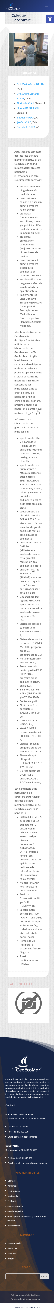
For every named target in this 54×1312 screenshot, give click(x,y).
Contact (11, 1180)
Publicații (12, 1201)
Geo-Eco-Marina (15, 1206)
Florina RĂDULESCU (28, 108)
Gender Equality (15, 1211)
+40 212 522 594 (20, 1126)
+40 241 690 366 (24, 1158)
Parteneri (12, 1185)
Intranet (11, 1258)
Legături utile (14, 1191)
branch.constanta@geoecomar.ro (30, 1163)
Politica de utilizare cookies (25, 1299)
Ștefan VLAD (24, 122)
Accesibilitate (14, 1225)
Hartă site (12, 1248)
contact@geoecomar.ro (25, 1136)
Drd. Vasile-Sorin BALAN (30, 84)
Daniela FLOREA (26, 127)
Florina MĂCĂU (25, 103)
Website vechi (14, 1243)
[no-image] (28, 1013)
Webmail (12, 1253)
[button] (50, 19)
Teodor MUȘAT (25, 117)
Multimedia (13, 1196)
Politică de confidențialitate (25, 1295)
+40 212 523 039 (20, 1131)
